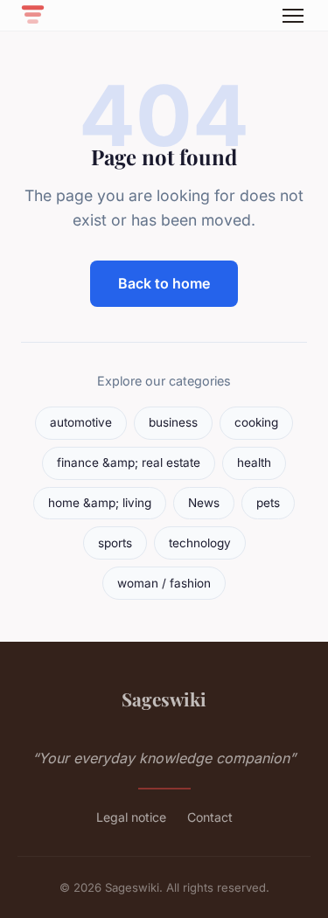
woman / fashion (164, 583)
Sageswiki (164, 698)
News (204, 503)
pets (268, 503)
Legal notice (131, 817)
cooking (256, 422)
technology (200, 543)
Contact (210, 817)
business (173, 422)
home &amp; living (99, 503)
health (254, 462)
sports (115, 543)
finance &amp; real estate (128, 462)
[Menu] (293, 16)
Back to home (164, 283)
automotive (81, 422)
